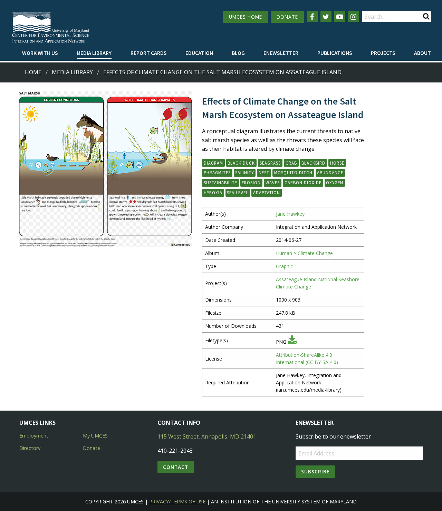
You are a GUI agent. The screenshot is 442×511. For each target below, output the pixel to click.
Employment (33, 435)
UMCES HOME (245, 16)
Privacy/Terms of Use (177, 501)
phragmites (217, 172)
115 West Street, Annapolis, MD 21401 (206, 436)
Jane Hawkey (290, 213)
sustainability (220, 182)
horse (337, 163)
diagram (213, 163)
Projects (383, 52)
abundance (330, 172)
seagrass (270, 163)
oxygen (334, 182)
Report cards (149, 52)
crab (291, 163)
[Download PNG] (292, 341)
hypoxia (213, 192)
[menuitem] (40, 53)
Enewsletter (280, 52)
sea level (237, 192)
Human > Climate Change (304, 253)
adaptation (266, 192)
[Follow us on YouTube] (339, 16)
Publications (334, 52)
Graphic (284, 266)
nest (264, 172)
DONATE (287, 16)
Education (199, 52)
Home (33, 72)
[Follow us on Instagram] (353, 16)
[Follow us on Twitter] (326, 16)
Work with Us (40, 52)
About (422, 52)
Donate (91, 448)
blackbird (313, 163)
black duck (241, 163)
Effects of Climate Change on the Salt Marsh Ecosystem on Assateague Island (222, 72)
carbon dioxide (303, 182)
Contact (175, 467)
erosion (251, 182)
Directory (29, 448)
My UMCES (95, 435)
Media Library (94, 52)
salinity (244, 172)
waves (273, 182)
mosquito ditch (293, 172)
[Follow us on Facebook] (312, 16)
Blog (238, 52)
